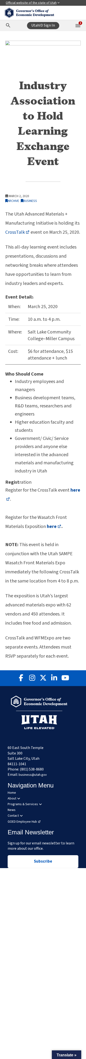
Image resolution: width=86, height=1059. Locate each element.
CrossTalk (17, 232)
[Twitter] (43, 678)
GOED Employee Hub (22, 821)
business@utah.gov (33, 774)
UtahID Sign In (43, 25)
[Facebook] (21, 678)
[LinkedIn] (53, 678)
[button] (66, 1054)
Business (30, 201)
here (54, 526)
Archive (13, 201)
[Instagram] (32, 678)
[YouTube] (64, 678)
